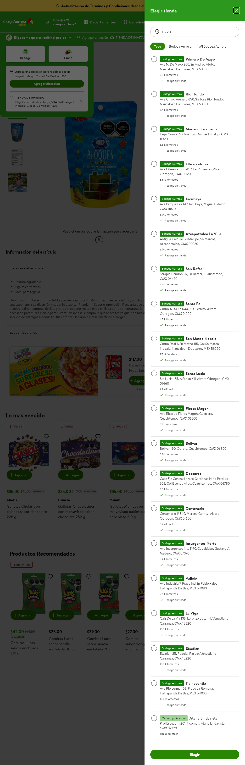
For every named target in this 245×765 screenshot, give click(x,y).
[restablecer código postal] (157, 32)
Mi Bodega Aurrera (212, 46)
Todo (157, 46)
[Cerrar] (236, 10)
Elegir (195, 754)
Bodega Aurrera (180, 46)
